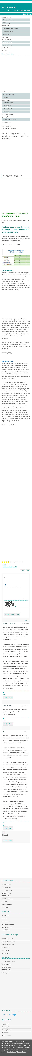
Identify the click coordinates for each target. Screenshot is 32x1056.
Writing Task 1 (8, 105)
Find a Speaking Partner (10, 119)
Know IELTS (5, 915)
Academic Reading (8, 20)
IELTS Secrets (5, 921)
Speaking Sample (6, 39)
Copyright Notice (7, 1030)
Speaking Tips (5, 953)
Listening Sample (6, 37)
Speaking (4, 50)
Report (5, 840)
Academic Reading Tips (8, 941)
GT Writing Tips (6, 947)
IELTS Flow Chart (6, 893)
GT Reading (6, 23)
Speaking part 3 (7, 45)
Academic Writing (8, 102)
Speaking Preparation (8, 117)
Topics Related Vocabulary (9, 128)
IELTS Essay (5, 901)
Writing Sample (6, 25)
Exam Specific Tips (7, 927)
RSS (27, 620)
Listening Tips (5, 950)
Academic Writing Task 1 (10, 28)
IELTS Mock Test (6, 122)
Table (4, 564)
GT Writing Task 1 (8, 31)
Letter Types (5, 973)
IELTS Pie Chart (6, 896)
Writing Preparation (7, 100)
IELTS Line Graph (6, 887)
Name (5, 577)
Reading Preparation (7, 91)
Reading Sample (6, 17)
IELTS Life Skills (6, 970)
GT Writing (6, 111)
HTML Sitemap (6, 1035)
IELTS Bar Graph (6, 884)
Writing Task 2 (7, 34)
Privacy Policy (6, 1027)
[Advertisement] (16, 73)
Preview (7, 614)
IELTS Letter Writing (7, 899)
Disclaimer (5, 1032)
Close (10, 840)
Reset (17, 614)
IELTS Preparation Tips (8, 939)
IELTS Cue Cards (6, 967)
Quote (11, 697)
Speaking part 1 (7, 42)
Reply (5, 697)
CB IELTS (4, 918)
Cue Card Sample (6, 48)
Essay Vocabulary (6, 126)
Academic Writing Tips (8, 944)
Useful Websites (6, 930)
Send (12, 614)
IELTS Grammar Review (8, 961)
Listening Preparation (7, 114)
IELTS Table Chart (7, 890)
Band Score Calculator (8, 924)
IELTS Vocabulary (6, 964)
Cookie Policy (6, 1024)
